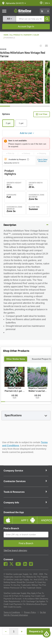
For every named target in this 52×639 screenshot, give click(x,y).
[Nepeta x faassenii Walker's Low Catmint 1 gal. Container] (37, 377)
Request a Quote (38, 631)
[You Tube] (19, 565)
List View (43, 114)
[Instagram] (31, 565)
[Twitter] (12, 565)
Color (36, 35)
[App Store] (14, 517)
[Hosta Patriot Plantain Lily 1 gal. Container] (14, 377)
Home (6, 35)
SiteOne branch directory (15, 550)
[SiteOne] (23, 13)
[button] (15, 3)
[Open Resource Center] (46, 634)
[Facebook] (6, 565)
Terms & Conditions (12, 612)
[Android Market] (38, 517)
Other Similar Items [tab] (15, 359)
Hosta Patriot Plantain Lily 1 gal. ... (15, 389)
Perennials (10, 38)
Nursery (28, 35)
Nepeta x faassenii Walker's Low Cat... (37, 389)
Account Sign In (26, 26)
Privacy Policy (30, 612)
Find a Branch (11, 528)
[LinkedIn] (25, 565)
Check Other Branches (42, 160)
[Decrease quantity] (5, 631)
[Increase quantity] (21, 631)
